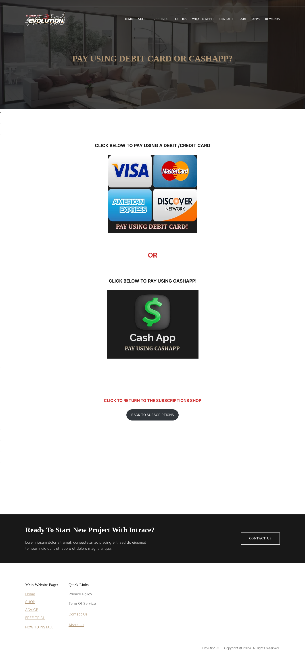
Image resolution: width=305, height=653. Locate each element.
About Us (76, 625)
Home (30, 594)
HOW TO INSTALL (39, 627)
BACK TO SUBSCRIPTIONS (152, 415)
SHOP (30, 602)
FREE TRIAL (35, 617)
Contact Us (260, 538)
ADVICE (31, 609)
